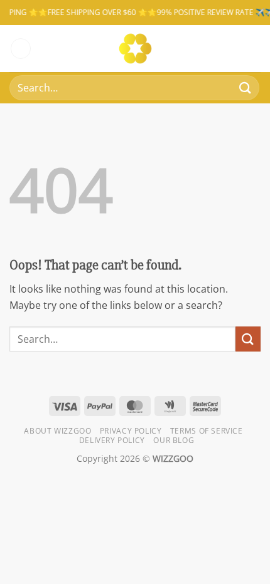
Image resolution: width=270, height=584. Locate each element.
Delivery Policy (112, 440)
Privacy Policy (131, 430)
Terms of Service (206, 430)
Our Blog (173, 440)
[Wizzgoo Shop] (135, 48)
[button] (21, 48)
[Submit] (245, 87)
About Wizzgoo (57, 430)
